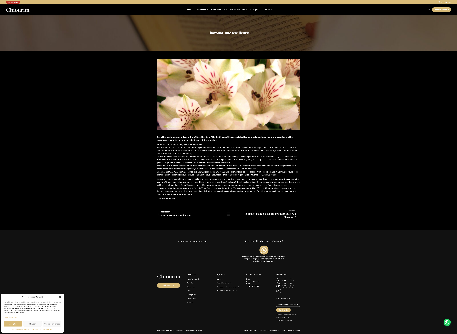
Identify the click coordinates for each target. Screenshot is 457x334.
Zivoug (289, 320)
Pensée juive (191, 287)
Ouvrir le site (283, 310)
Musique (190, 302)
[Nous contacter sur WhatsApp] (290, 285)
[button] (60, 297)
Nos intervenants (193, 279)
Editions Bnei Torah (282, 317)
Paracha (190, 283)
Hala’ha (189, 291)
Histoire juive (191, 299)
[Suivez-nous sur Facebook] (290, 280)
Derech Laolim (281, 320)
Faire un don (168, 285)
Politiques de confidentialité (21, 329)
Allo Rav (294, 314)
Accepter (12, 324)
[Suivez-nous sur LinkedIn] (284, 285)
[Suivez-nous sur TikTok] (277, 291)
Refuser (32, 324)
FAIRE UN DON (13, 2)
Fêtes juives (191, 295)
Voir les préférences (52, 324)
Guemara (279, 314)
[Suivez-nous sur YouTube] (284, 280)
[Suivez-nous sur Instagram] (277, 285)
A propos (220, 279)
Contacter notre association (227, 291)
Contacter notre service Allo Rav (228, 287)
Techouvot (287, 314)
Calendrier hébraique (224, 283)
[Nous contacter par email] (277, 280)
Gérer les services (11, 317)
